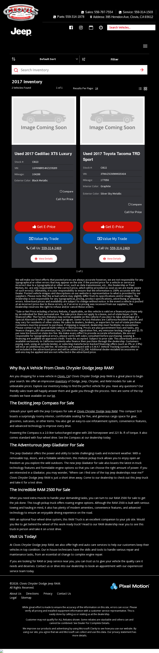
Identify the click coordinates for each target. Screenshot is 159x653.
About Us (15, 593)
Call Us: (45, 248)
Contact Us (64, 593)
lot (53, 396)
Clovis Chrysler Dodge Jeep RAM (97, 411)
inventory (61, 381)
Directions (32, 593)
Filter (114, 59)
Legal (13, 597)
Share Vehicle (25, 186)
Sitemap (26, 597)
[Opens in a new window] (71, 28)
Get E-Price (45, 226)
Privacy (47, 593)
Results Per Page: (83, 88)
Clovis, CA (63, 376)
